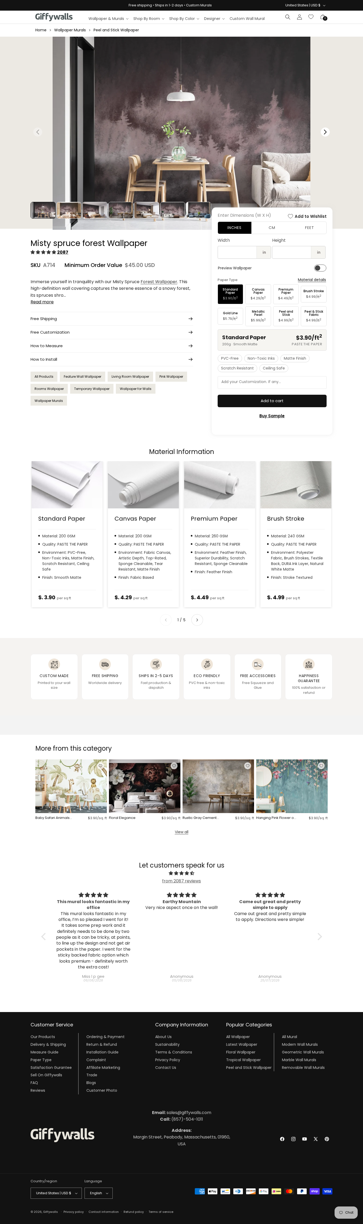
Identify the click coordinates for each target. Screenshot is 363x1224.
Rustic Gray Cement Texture (200, 818)
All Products (44, 376)
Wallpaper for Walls (135, 388)
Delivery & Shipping (48, 1044)
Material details (312, 280)
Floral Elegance (122, 818)
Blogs (91, 1082)
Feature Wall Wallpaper (82, 376)
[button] (108, 19)
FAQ (34, 1082)
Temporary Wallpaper (91, 388)
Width (224, 240)
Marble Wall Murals (299, 1059)
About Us (163, 1036)
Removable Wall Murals (303, 1067)
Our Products (43, 1036)
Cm (272, 227)
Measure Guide (44, 1052)
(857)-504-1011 (181, 1119)
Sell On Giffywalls (46, 1075)
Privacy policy (74, 1211)
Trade (91, 1075)
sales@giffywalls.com (181, 1113)
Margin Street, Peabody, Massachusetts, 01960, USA (181, 1137)
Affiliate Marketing (103, 1067)
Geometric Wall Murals (303, 1052)
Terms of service (161, 1211)
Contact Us (165, 1067)
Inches (234, 227)
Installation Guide (102, 1052)
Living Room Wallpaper (130, 376)
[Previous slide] (166, 620)
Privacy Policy (167, 1059)
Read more (42, 302)
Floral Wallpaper (240, 1052)
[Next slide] (197, 620)
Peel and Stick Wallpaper (116, 30)
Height (279, 240)
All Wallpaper (238, 1036)
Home (41, 30)
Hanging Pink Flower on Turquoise (276, 818)
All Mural (289, 1036)
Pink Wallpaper (171, 376)
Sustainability (167, 1044)
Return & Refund (101, 1044)
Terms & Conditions (173, 1052)
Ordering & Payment (105, 1036)
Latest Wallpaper (241, 1044)
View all (181, 832)
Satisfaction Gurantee (51, 1067)
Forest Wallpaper (159, 282)
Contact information (103, 1211)
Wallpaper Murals (70, 30)
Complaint (96, 1059)
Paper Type (41, 1059)
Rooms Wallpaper (49, 388)
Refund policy (134, 1211)
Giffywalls (50, 1212)
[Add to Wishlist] (100, 765)
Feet (309, 227)
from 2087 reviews (181, 881)
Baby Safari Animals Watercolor (52, 818)
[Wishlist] (311, 17)
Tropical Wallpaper (243, 1059)
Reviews (38, 1090)
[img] (181, 873)
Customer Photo (101, 1090)
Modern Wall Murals (300, 1044)
